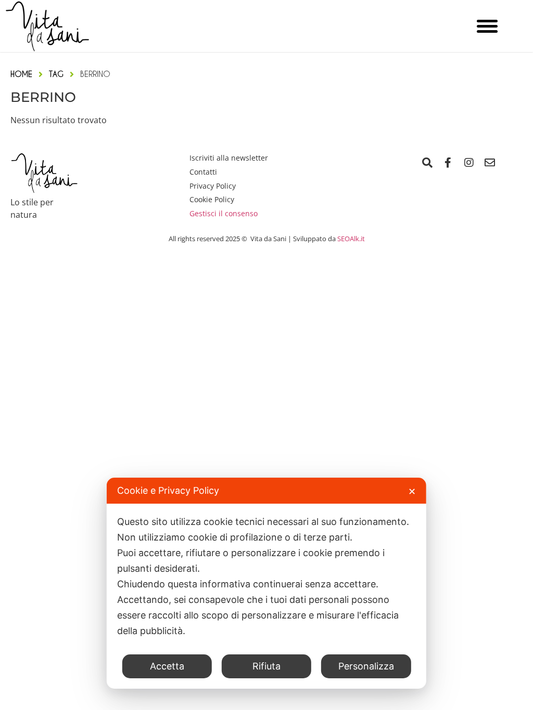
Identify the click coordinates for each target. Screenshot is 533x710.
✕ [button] (412, 491)
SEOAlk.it (351, 238)
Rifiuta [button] (266, 666)
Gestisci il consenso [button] (223, 213)
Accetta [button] (167, 666)
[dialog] (266, 583)
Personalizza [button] (366, 666)
